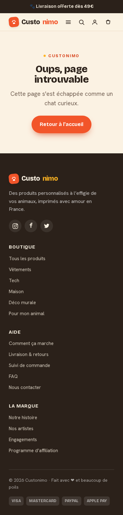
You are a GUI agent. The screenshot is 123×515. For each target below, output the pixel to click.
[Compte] (94, 22)
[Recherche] (81, 22)
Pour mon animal (26, 313)
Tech (14, 280)
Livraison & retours (29, 354)
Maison (16, 291)
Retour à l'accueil (61, 124)
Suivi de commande (29, 365)
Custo (39, 22)
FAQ (13, 376)
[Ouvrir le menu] (68, 22)
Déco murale (22, 302)
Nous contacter (25, 387)
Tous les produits (27, 258)
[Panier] (108, 22)
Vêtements (20, 269)
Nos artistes (21, 428)
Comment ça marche (31, 343)
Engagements (23, 439)
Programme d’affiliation (33, 450)
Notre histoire (23, 417)
